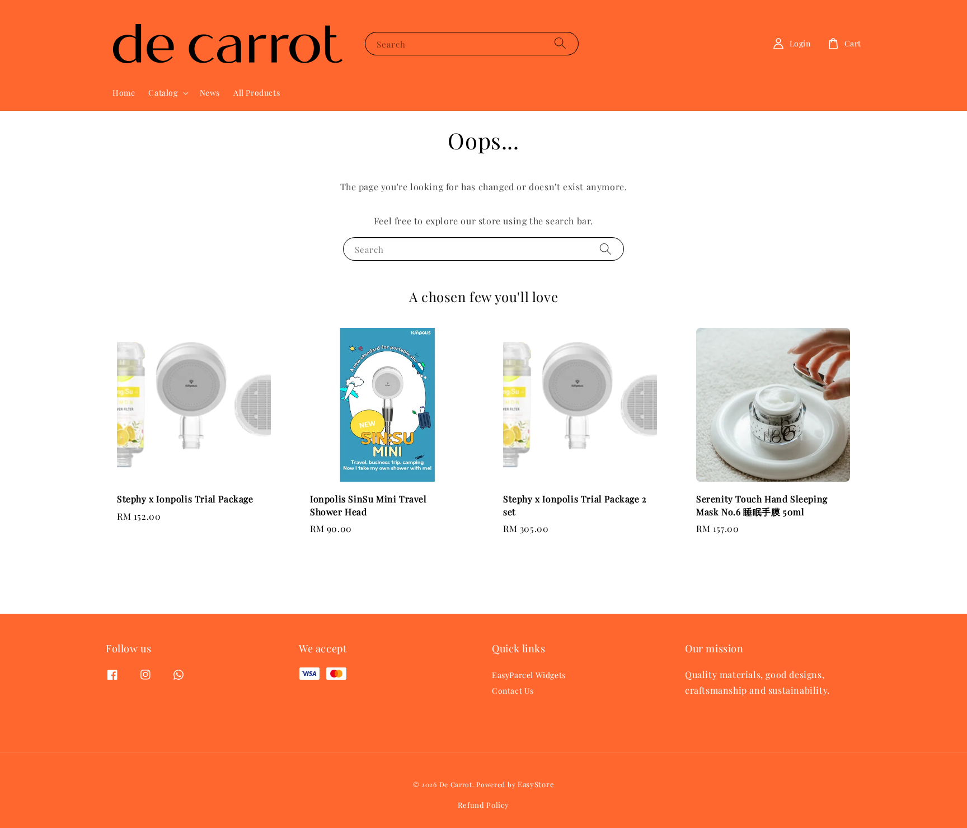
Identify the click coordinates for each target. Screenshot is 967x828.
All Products (256, 92)
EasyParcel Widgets (529, 675)
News (210, 92)
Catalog (162, 93)
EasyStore (536, 784)
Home (123, 92)
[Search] (560, 43)
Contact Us (513, 690)
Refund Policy (483, 805)
